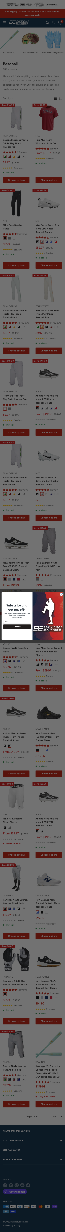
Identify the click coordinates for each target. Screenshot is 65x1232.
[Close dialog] (61, 594)
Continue (17, 626)
